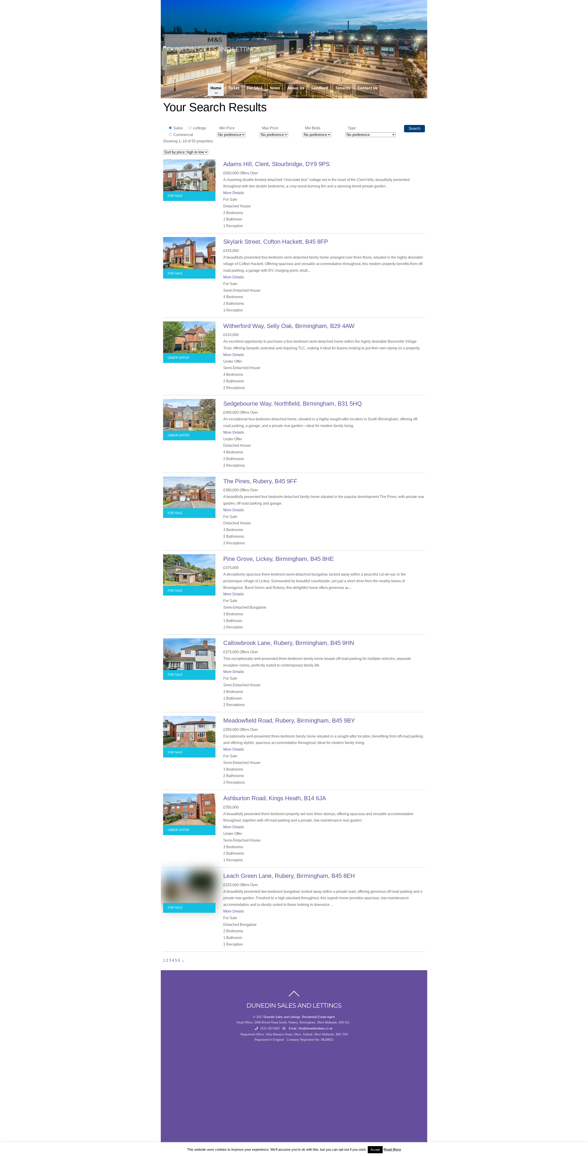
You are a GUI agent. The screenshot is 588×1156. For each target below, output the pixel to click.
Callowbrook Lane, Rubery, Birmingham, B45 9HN (288, 643)
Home (215, 87)
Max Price (270, 128)
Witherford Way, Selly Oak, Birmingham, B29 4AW (289, 326)
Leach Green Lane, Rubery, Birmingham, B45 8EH (289, 876)
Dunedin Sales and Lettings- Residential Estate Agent (299, 1017)
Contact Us (368, 87)
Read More (392, 1149)
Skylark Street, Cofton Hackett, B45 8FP (275, 241)
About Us (295, 87)
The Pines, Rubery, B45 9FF (260, 481)
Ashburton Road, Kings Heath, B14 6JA (274, 798)
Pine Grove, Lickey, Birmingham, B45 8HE (278, 559)
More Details (233, 193)
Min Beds (312, 128)
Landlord (319, 87)
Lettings (199, 128)
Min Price (227, 128)
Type (352, 128)
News (275, 87)
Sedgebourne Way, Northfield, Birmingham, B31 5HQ (292, 403)
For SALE (255, 87)
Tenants (342, 87)
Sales (177, 128)
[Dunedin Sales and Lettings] (211, 49)
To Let (234, 87)
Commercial (182, 135)
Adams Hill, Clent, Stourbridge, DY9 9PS (276, 164)
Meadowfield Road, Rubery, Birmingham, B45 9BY (289, 720)
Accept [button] (375, 1149)
